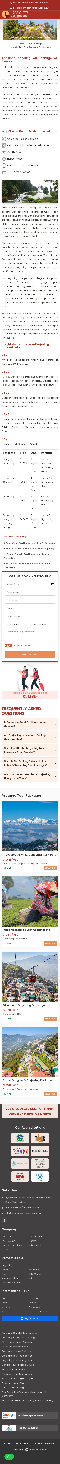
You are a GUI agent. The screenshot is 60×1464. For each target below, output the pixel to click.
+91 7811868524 (20, 2)
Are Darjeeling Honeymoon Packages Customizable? (26, 737)
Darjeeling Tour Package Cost (17, 1355)
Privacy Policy (36, 1245)
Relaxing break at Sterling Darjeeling (26, 930)
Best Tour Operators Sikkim (16, 1369)
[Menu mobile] (56, 14)
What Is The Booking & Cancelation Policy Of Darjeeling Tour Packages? (25, 763)
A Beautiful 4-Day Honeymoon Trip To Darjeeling (30, 543)
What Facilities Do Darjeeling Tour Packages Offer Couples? (24, 750)
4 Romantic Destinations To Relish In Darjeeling (29, 548)
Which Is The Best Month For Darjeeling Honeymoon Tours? (27, 776)
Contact (6, 1249)
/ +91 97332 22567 (31, 1207)
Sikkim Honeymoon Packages (17, 1342)
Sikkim (32, 1265)
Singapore (34, 1307)
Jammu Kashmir (10, 1278)
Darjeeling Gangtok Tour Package (19, 1332)
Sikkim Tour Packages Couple (17, 1378)
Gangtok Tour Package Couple (18, 1364)
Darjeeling (7, 1265)
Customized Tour (11, 1282)
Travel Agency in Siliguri (14, 1383)
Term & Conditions (12, 1245)
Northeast (34, 1269)
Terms (32, 1240)
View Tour (50, 868)
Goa (4, 1273)
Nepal (5, 1302)
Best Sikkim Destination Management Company (27, 1400)
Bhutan (32, 1302)
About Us (7, 1236)
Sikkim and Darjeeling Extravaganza (26, 1005)
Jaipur (32, 1278)
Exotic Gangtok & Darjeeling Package (27, 1080)
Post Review (8, 1240)
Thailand (33, 1298)
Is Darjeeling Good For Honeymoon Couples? (25, 724)
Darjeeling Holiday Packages (17, 1351)
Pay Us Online (31, 1318)
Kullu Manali (35, 1273)
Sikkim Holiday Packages (15, 1346)
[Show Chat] (9, 1457)
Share (9, 868)
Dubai (5, 1298)
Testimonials (36, 1236)
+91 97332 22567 (39, 2)
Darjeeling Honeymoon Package (19, 1337)
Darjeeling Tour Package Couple (19, 1360)
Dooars (6, 1269)
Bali (3, 1311)
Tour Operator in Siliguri (14, 1387)
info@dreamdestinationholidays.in (31, 7)
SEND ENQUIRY (29, 655)
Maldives (6, 1307)
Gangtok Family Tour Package (17, 1373)
